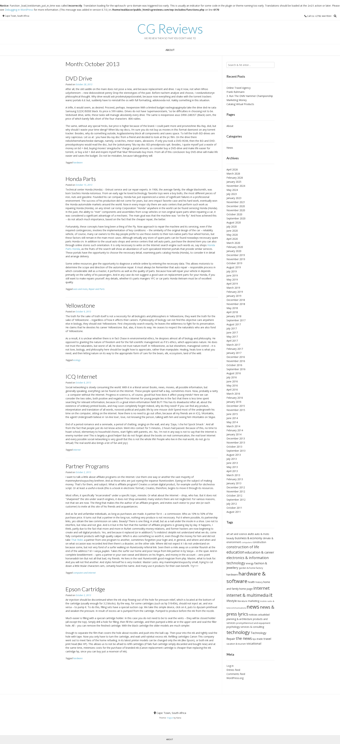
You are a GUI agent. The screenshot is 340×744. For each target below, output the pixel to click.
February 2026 (234, 177)
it (271, 594)
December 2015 (235, 406)
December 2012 (235, 487)
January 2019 (233, 295)
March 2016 (233, 393)
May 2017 (232, 336)
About (170, 49)
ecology (77, 360)
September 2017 (235, 320)
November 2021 (235, 202)
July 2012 (231, 503)
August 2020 (233, 222)
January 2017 (233, 353)
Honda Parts (81, 178)
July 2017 (231, 328)
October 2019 (234, 263)
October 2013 (234, 446)
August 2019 (233, 267)
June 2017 (232, 332)
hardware (78, 162)
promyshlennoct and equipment (253, 623)
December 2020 (235, 206)
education (235, 552)
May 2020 (232, 234)
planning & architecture (239, 619)
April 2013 (232, 471)
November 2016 (235, 361)
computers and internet (84, 572)
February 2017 (234, 348)
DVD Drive (79, 78)
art (228, 534)
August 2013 (233, 454)
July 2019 (231, 271)
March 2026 (233, 173)
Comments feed (235, 674)
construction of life (242, 546)
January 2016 (233, 401)
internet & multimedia (247, 595)
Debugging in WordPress (19, 9)
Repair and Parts (96, 289)
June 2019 (232, 275)
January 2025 (233, 181)
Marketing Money (236, 100)
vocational (253, 643)
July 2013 (231, 459)
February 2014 (234, 430)
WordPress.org (234, 678)
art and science (238, 534)
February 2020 (234, 247)
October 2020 (234, 214)
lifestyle (231, 601)
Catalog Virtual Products (240, 104)
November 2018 (235, 304)
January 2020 (233, 251)
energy (250, 563)
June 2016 (232, 381)
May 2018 (232, 308)
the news (244, 638)
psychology (233, 626)
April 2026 (232, 169)
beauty (230, 538)
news (253, 606)
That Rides (77, 539)
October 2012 (234, 495)
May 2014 (232, 422)
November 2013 (235, 442)
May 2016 (232, 385)
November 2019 (235, 259)
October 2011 (234, 507)
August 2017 (233, 324)
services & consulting (252, 626)
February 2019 (234, 291)
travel (267, 639)
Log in (230, 665)
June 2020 (232, 230)
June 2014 (232, 418)
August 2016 (233, 373)
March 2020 (233, 243)
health (251, 582)
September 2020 (235, 218)
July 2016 (231, 377)
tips (254, 639)
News (229, 147)
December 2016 (235, 357)
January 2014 (233, 434)
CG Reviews (170, 28)
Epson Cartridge (85, 589)
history (259, 582)
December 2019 (235, 255)
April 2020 (232, 238)
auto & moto (262, 534)
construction (259, 542)
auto (251, 534)
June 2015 (232, 414)
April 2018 (232, 312)
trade (260, 639)
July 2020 (231, 226)
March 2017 (233, 344)
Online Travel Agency (238, 87)
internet (77, 449)
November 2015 (235, 410)
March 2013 (233, 475)
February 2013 (234, 479)
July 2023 (231, 194)
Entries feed (233, 670)
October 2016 (234, 365)
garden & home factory (251, 567)
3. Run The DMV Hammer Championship (249, 96)
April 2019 (232, 283)
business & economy (248, 538)
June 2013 (232, 463)
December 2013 (235, 438)
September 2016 (235, 369)
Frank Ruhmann (235, 92)
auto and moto (80, 289)
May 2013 (232, 467)
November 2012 (235, 491)
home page (246, 588)
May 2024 (232, 190)
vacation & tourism (236, 643)
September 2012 (235, 499)
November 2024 (235, 185)
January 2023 (233, 198)
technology (238, 632)
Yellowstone (80, 305)
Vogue (170, 717)
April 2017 (232, 340)
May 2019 (232, 279)
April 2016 (232, 389)
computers (247, 542)
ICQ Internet (81, 376)
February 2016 (234, 397)
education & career (259, 552)
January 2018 (233, 316)
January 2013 (233, 483)
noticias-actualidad (259, 614)
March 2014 (233, 426)
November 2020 (235, 210)
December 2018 (235, 300)
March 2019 (233, 287)
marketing (253, 601)
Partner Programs (87, 466)
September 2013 (235, 450)
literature (242, 601)
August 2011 (233, 511)
